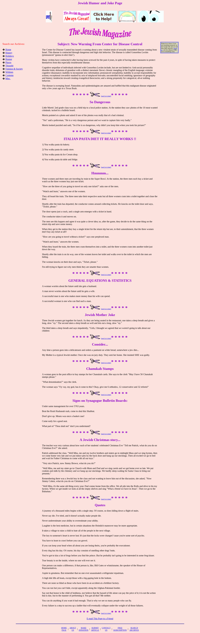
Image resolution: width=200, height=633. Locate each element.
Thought (9, 65)
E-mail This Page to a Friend (100, 618)
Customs (9, 75)
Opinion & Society (14, 69)
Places (8, 62)
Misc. (8, 78)
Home (8, 49)
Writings (9, 72)
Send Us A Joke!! (106, 96)
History (8, 53)
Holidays (9, 56)
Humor (8, 59)
